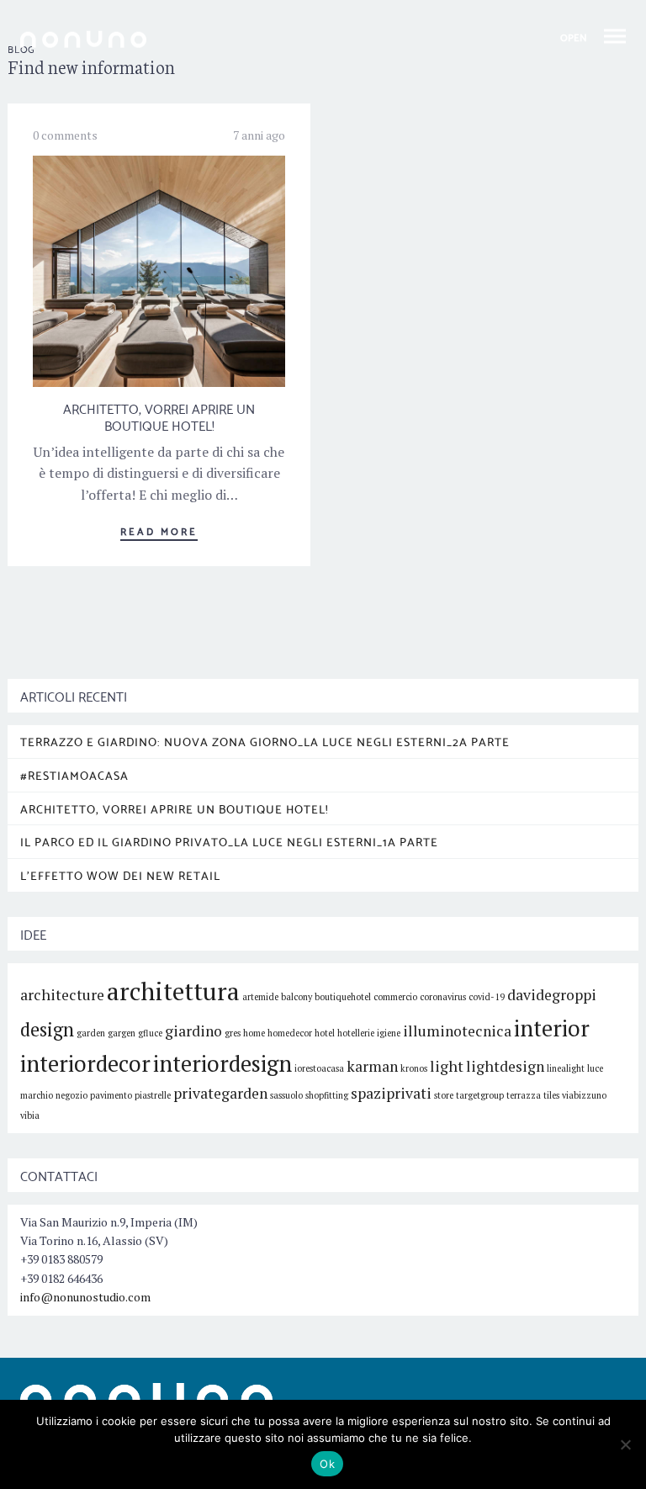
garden (91, 1033)
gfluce (150, 1033)
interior (552, 1028)
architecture (62, 994)
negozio (71, 1095)
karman (372, 1066)
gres (233, 1033)
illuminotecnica (457, 1031)
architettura (173, 991)
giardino (193, 1031)
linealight (566, 1068)
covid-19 (487, 997)
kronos (413, 1068)
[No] (625, 1444)
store (443, 1095)
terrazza (523, 1095)
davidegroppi (551, 994)
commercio (395, 997)
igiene (388, 1033)
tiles (551, 1095)
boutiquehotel (343, 997)
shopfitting (326, 1095)
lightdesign (505, 1066)
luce (595, 1068)
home (254, 1033)
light (446, 1066)
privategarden (220, 1093)
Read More (159, 530)
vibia (30, 1115)
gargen (121, 1033)
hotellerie (355, 1033)
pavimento (111, 1095)
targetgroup (480, 1095)
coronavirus (443, 997)
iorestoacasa (319, 1068)
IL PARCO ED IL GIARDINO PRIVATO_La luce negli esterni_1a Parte (229, 841)
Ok (327, 1463)
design (47, 1029)
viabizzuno (584, 1095)
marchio (36, 1095)
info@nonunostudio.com (85, 1297)
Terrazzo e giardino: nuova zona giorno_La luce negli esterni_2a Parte (265, 741)
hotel (325, 1033)
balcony (296, 997)
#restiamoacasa (74, 775)
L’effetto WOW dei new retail (120, 875)
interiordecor (85, 1063)
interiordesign (222, 1063)
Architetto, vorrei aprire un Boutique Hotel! (159, 416)
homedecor (289, 1033)
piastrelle (153, 1095)
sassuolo (286, 1095)
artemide (260, 997)
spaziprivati (391, 1093)
